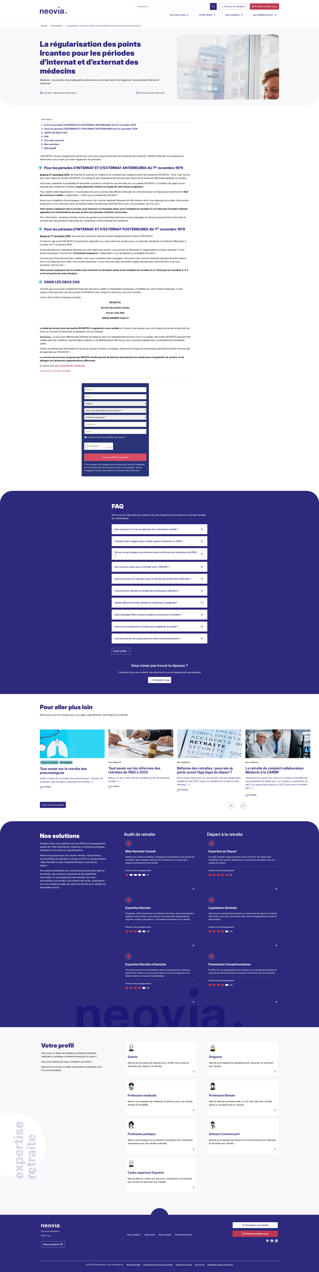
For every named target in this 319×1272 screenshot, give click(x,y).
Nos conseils (56, 26)
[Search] (213, 6)
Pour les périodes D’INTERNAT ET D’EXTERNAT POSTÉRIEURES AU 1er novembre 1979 (91, 128)
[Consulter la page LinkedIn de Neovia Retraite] (276, 1240)
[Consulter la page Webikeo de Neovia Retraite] (267, 1240)
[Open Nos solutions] (188, 14)
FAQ (46, 136)
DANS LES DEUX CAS (55, 132)
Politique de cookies (184, 1265)
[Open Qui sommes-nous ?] (276, 14)
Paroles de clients (183, 1234)
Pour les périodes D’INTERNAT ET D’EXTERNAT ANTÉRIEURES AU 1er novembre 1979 (90, 125)
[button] (231, 806)
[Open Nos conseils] (242, 14)
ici (79, 195)
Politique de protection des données (158, 1265)
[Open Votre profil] (214, 14)
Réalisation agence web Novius (220, 1265)
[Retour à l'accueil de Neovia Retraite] (53, 10)
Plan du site (199, 1265)
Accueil (44, 26)
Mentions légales (133, 1265)
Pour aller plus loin (54, 140)
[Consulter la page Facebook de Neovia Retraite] (271, 1240)
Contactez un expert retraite (54, 370)
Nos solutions (51, 144)
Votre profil (50, 148)
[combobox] (173, 6)
